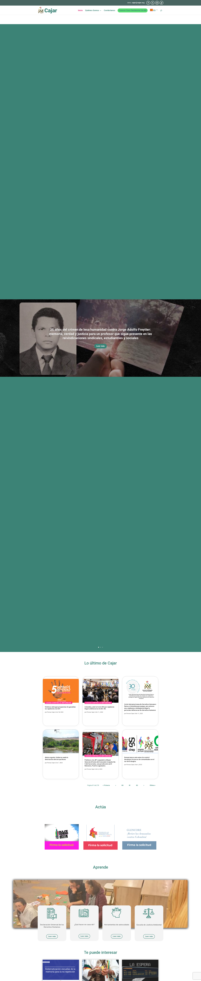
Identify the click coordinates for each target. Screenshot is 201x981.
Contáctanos (109, 10)
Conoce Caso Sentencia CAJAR (132, 10)
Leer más (100, 346)
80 (122, 785)
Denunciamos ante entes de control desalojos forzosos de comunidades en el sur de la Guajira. (139, 759)
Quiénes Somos (92, 10)
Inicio (80, 10)
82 (137, 785)
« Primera (106, 785)
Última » (153, 785)
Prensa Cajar (51, 712)
